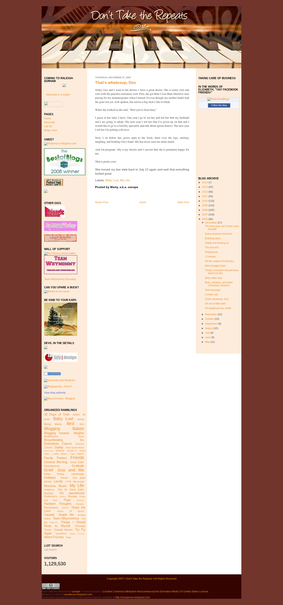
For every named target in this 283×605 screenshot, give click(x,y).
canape (76, 591)
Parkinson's (50, 496)
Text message (212, 290)
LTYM (68, 481)
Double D (72, 450)
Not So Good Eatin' (71, 489)
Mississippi (78, 481)
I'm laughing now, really (218, 308)
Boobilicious (51, 436)
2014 (205, 182)
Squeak (49, 514)
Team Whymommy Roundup (60, 279)
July (207, 332)
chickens (79, 444)
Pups (67, 500)
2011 (205, 196)
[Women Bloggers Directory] (45, 367)
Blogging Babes (64, 428)
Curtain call (211, 294)
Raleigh (80, 500)
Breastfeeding (53, 440)
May (207, 342)
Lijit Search (50, 549)
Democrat (48, 451)
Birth (82, 424)
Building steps (213, 238)
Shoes (60, 511)
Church (48, 447)
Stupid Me (66, 514)
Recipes (80, 504)
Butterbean (51, 443)
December (211, 222)
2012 (205, 191)
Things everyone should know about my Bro (222, 272)
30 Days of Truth (56, 414)
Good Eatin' (77, 462)
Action (76, 414)
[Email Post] (139, 187)
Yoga (68, 537)
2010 (205, 200)
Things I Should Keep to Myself (64, 524)
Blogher (79, 433)
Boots (81, 436)
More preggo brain (215, 265)
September (211, 323)
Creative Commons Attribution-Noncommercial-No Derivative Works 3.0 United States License (155, 591)
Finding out (211, 252)
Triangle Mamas (63, 529)
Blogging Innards (56, 433)
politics (62, 496)
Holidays (50, 477)
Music (63, 486)
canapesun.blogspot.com (78, 594)
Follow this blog (219, 105)
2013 (205, 187)
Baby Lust (63, 418)
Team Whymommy (66, 518)
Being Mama (53, 424)
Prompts (72, 496)
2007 (205, 214)
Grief (48, 470)
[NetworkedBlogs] (218, 99)
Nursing (48, 493)
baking (80, 419)
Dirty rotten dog (213, 278)
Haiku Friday (54, 474)
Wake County (77, 534)
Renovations (51, 507)
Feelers (62, 458)
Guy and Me (71, 470)
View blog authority (55, 392)
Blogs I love (50, 130)
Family (48, 458)
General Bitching (55, 462)
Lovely (58, 481)
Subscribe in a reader (58, 94)
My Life (77, 485)
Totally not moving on (217, 243)
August (209, 328)
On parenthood (71, 493)
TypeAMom (61, 533)
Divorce (60, 450)
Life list (48, 126)
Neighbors (49, 489)
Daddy (58, 447)
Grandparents (52, 466)
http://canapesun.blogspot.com (132, 597)
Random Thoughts (57, 503)
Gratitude (78, 465)
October (210, 319)
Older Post (183, 202)
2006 (205, 219)
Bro (82, 440)
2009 (205, 205)
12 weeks (210, 256)
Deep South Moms (74, 447)
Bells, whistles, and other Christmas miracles (219, 284)
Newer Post (101, 202)
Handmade (77, 474)
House (64, 477)
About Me (49, 122)
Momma (50, 486)
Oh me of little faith (215, 303)
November (211, 314)
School (65, 507)
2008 (205, 210)
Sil (70, 511)
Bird (70, 423)
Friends (77, 457)
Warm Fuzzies (54, 537)
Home (47, 118)
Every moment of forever (218, 233)
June (208, 337)
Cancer (67, 443)
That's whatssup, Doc (115, 82)
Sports (80, 511)
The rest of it (212, 247)
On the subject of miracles (219, 261)
